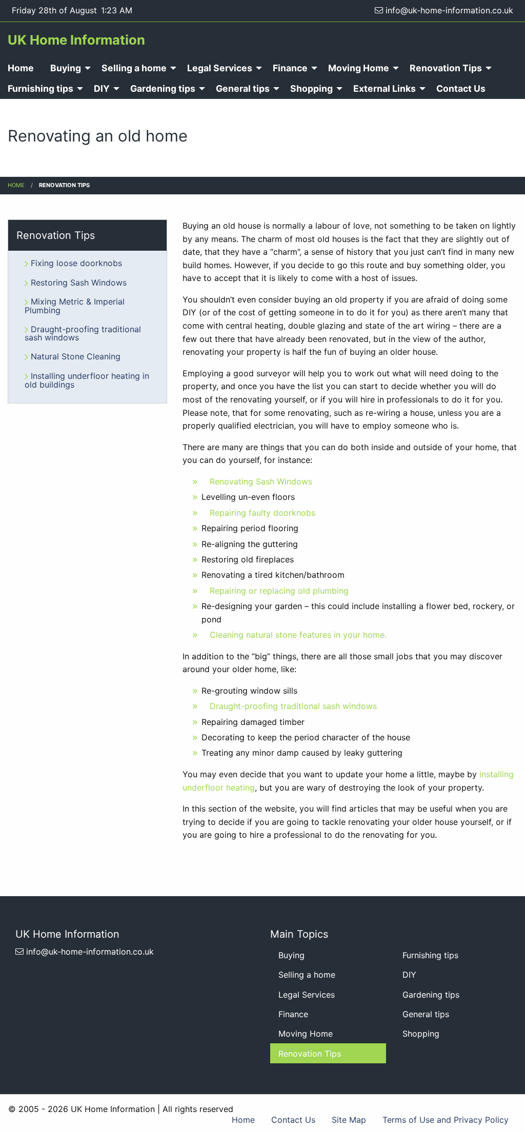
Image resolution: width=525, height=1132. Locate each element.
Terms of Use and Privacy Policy (445, 1120)
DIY (102, 88)
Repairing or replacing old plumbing (279, 590)
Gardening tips (162, 88)
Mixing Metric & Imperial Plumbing (75, 305)
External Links (384, 88)
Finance (290, 68)
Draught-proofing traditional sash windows (293, 706)
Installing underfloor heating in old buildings (87, 380)
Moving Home (358, 68)
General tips (243, 88)
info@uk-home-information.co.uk (448, 10)
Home (16, 185)
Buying (65, 68)
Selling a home (134, 68)
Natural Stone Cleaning (75, 356)
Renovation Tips (446, 68)
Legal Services (219, 68)
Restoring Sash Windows (79, 282)
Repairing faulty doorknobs (262, 513)
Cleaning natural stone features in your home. (298, 635)
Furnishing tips (430, 955)
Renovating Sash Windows (261, 481)
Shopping (311, 88)
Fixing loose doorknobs (76, 263)
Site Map (349, 1120)
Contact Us (461, 88)
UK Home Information (76, 40)
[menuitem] (67, 68)
